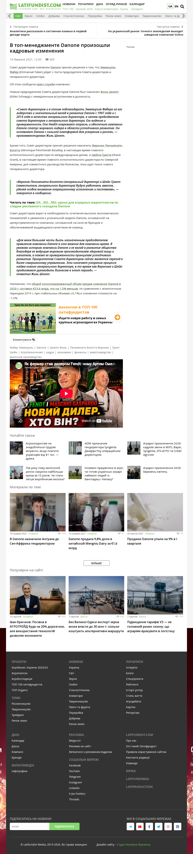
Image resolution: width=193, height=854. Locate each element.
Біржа (131, 771)
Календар (18, 740)
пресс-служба (45, 84)
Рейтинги (132, 684)
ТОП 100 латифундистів (27, 684)
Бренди (16, 757)
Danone (56, 67)
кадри (50, 352)
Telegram (75, 776)
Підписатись (64, 826)
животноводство (100, 352)
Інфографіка (19, 771)
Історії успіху (134, 690)
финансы (80, 352)
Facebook (75, 765)
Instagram (75, 782)
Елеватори (132, 16)
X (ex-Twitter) (77, 793)
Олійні (40, 16)
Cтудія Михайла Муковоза (133, 844)
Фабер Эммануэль (21, 347)
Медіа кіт (75, 740)
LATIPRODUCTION (139, 787)
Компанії (17, 752)
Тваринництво (151, 16)
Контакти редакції (138, 757)
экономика (64, 352)
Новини (33, 533)
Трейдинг (18, 715)
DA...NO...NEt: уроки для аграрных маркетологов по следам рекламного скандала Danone (64, 204)
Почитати (134, 662)
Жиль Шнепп (109, 92)
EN (176, 6)
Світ (18, 16)
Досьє (15, 746)
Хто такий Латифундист (141, 746)
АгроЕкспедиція (22, 679)
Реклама (76, 735)
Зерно (28, 16)
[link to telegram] (130, 826)
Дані (15, 735)
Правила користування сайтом (146, 752)
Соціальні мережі (84, 760)
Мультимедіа (23, 765)
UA (170, 6)
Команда (131, 763)
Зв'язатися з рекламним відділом (90, 752)
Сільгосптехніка (74, 16)
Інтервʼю (28, 616)
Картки (130, 707)
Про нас (131, 740)
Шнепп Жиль (58, 347)
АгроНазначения (32, 352)
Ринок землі (113, 16)
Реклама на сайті (80, 746)
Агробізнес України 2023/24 (30, 667)
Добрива (54, 16)
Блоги (83, 616)
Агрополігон (20, 673)
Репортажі (132, 712)
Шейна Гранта (101, 155)
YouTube (74, 771)
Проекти (19, 662)
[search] (182, 6)
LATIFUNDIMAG (137, 779)
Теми (16, 698)
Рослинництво (21, 703)
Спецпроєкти (134, 679)
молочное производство (25, 357)
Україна (74, 667)
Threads (74, 799)
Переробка (95, 16)
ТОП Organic (20, 690)
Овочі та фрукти (175, 16)
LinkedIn (74, 788)
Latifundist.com (139, 735)
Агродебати (133, 701)
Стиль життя (134, 696)
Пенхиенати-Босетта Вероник (89, 347)
